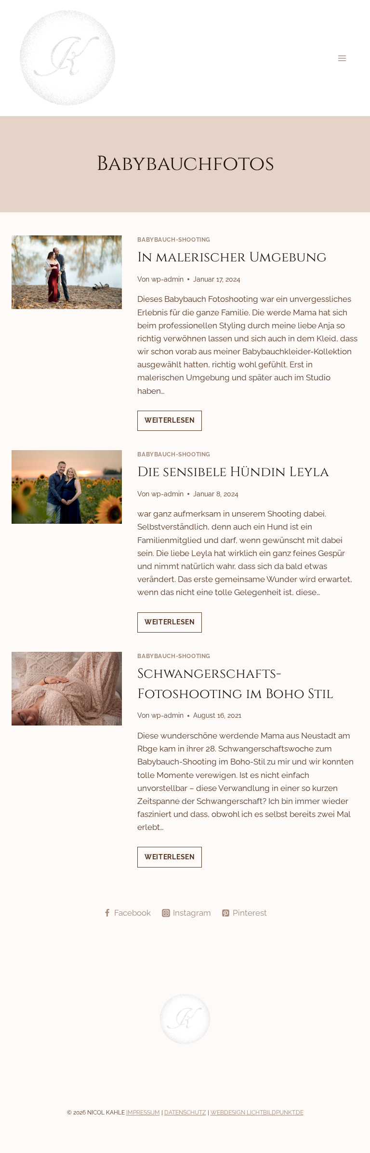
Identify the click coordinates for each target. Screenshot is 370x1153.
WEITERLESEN (173, 423)
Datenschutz (185, 1112)
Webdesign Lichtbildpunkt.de (257, 1112)
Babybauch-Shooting (174, 239)
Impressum (143, 1112)
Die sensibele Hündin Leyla (233, 472)
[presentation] (67, 272)
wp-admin (167, 279)
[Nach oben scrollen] (361, 1048)
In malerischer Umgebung (232, 257)
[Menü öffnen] (342, 58)
